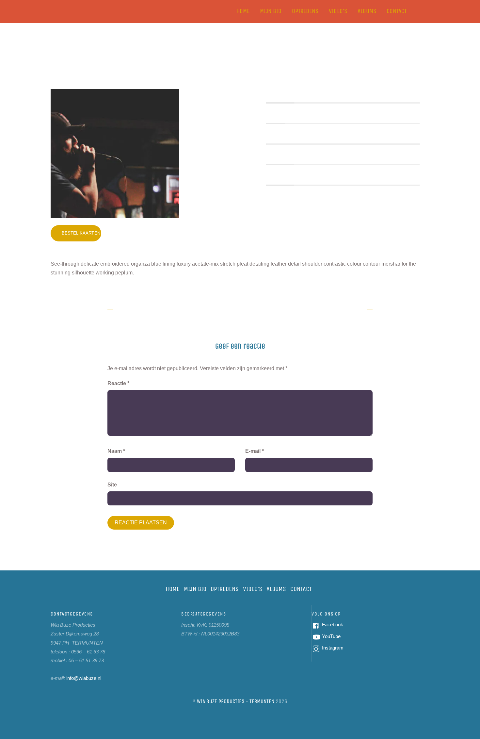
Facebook (332, 624)
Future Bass (133, 308)
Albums (367, 11)
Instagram (332, 647)
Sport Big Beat (344, 308)
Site (112, 484)
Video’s (338, 11)
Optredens (305, 11)
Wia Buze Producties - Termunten (235, 701)
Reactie (118, 383)
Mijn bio (270, 11)
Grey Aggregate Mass (240, 63)
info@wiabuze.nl (83, 678)
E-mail (254, 451)
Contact (397, 11)
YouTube (331, 636)
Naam (116, 451)
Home (242, 11)
